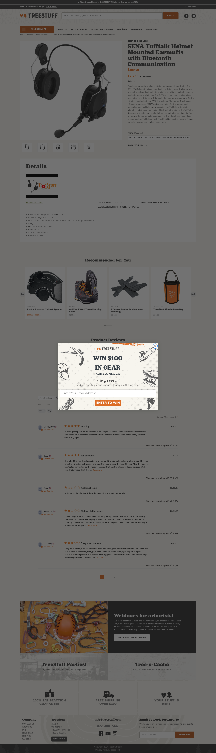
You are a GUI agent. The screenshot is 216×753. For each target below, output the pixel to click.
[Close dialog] (155, 346)
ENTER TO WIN (108, 403)
